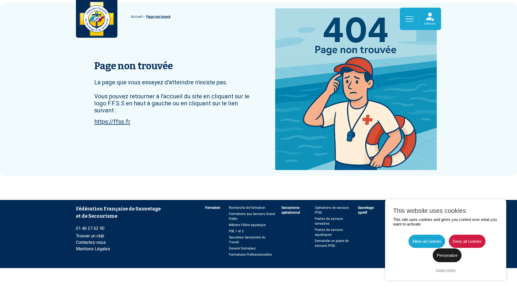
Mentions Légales (93, 248)
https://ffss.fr (112, 121)
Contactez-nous (91, 242)
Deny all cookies (467, 241)
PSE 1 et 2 (236, 231)
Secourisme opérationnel (290, 210)
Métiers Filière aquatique (247, 225)
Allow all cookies (426, 241)
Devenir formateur (242, 248)
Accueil (137, 17)
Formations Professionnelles (250, 255)
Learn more (446, 270)
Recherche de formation (247, 208)
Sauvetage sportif (366, 210)
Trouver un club (90, 235)
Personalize (447, 255)
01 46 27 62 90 (90, 228)
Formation (212, 208)
